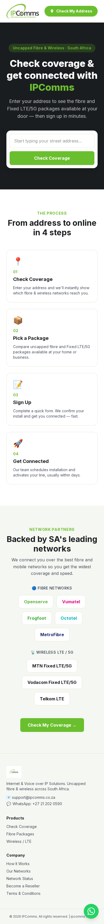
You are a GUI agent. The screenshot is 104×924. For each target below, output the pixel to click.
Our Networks (18, 871)
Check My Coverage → (52, 725)
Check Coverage (52, 158)
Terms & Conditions (23, 893)
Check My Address (74, 11)
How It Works (18, 863)
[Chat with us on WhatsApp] (91, 911)
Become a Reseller (23, 886)
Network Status (19, 878)
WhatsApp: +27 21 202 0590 (34, 803)
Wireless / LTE (18, 841)
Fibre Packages (20, 834)
